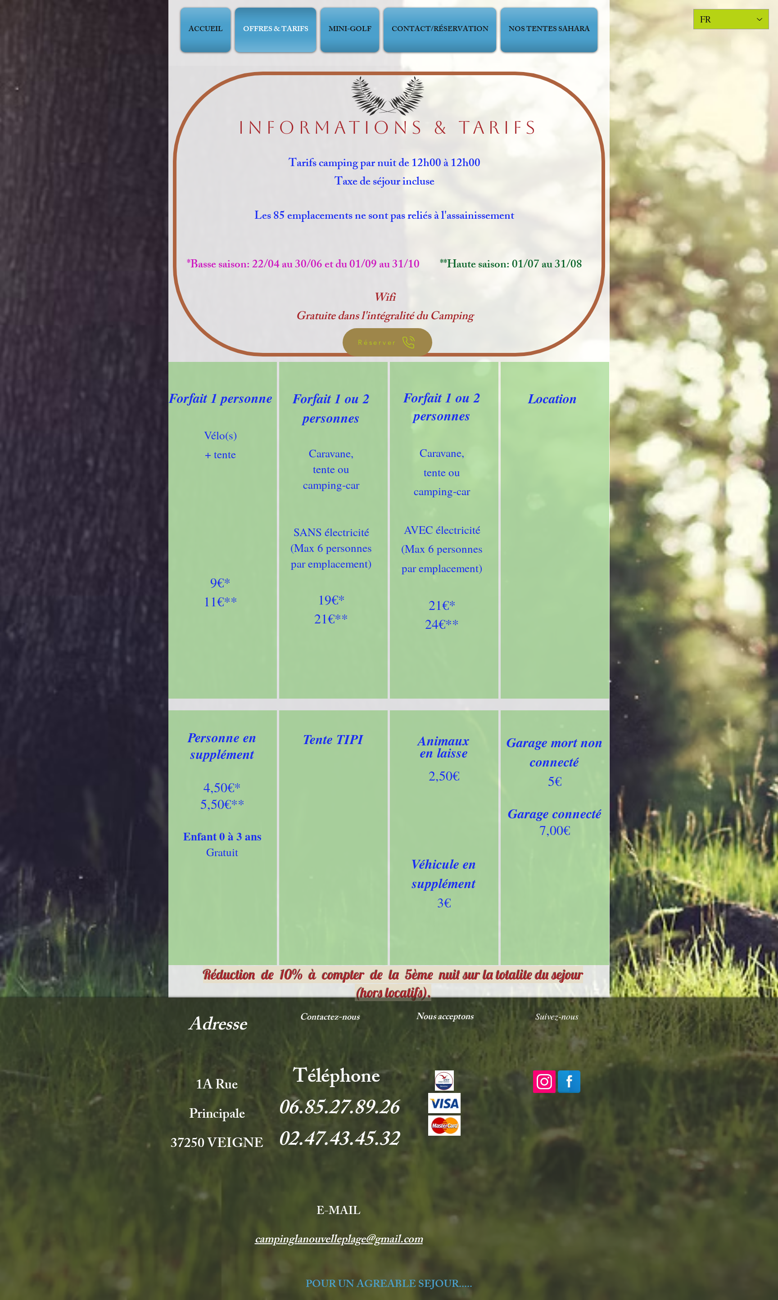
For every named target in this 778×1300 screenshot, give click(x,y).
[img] (444, 1080)
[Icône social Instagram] (544, 1081)
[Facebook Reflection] (569, 1081)
